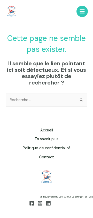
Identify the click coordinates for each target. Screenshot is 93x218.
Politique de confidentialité (47, 148)
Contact (46, 157)
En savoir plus (46, 139)
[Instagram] (40, 203)
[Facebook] (31, 203)
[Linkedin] (48, 203)
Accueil (46, 130)
